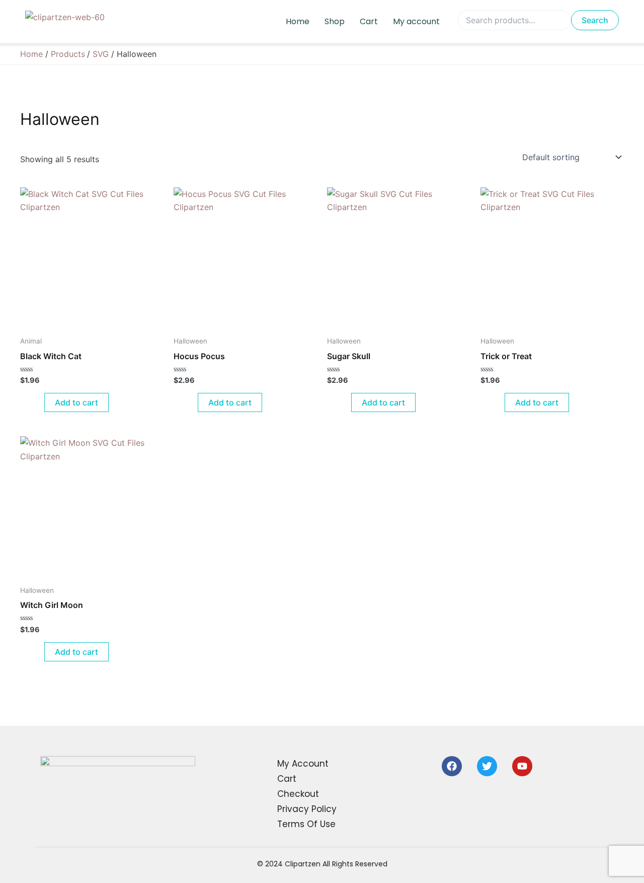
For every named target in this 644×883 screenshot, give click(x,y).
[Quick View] (38, 402)
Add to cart (76, 402)
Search (595, 20)
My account (416, 21)
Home (297, 21)
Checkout (298, 794)
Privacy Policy (307, 809)
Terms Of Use (306, 824)
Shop (335, 21)
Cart (369, 21)
